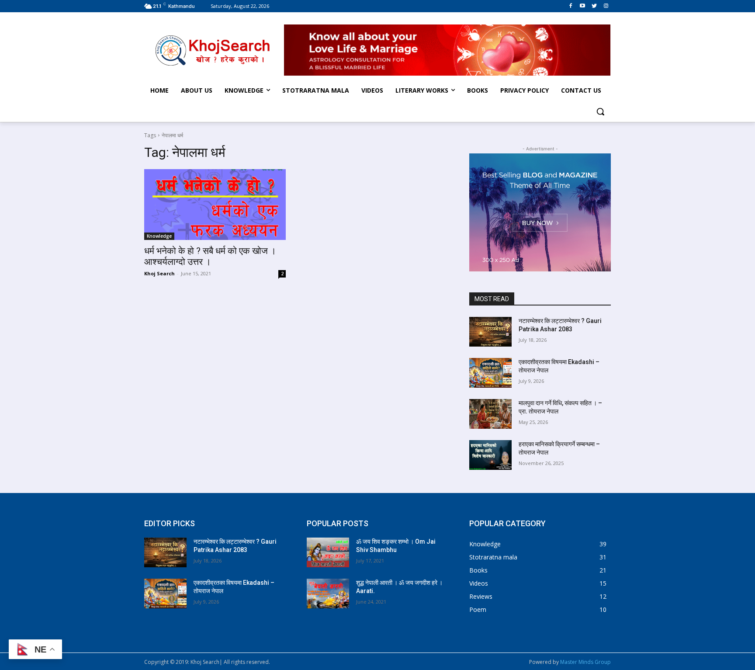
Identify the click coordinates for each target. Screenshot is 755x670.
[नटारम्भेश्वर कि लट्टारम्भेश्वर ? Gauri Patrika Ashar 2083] (490, 332)
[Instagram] (606, 6)
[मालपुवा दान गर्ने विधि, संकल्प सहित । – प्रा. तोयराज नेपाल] (490, 414)
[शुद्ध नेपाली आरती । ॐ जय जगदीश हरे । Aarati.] (328, 593)
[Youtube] (583, 6)
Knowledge (159, 236)
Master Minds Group (585, 662)
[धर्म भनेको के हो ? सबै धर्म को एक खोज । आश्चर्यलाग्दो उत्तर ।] (215, 204)
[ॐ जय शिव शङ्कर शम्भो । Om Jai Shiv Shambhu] (328, 552)
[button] (600, 111)
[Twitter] (594, 6)
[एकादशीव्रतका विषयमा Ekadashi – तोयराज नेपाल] (490, 373)
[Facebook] (571, 6)
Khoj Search (159, 273)
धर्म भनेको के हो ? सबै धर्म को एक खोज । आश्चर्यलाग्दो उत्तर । (210, 256)
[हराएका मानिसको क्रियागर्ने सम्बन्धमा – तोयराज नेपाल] (490, 455)
